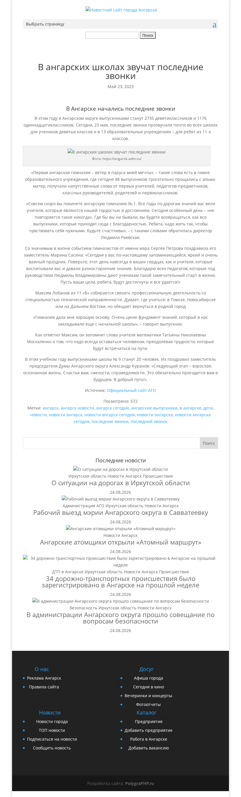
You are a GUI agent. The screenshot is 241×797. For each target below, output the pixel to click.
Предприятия (149, 721)
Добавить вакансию (148, 748)
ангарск (50, 408)
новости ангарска (155, 414)
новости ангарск (65, 414)
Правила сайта (44, 687)
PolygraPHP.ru (139, 783)
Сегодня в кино (148, 687)
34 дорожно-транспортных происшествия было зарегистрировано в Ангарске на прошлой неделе (120, 581)
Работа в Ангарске (148, 739)
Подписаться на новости (52, 739)
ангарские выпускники (154, 408)
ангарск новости (77, 408)
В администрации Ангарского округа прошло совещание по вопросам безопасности (120, 617)
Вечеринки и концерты (148, 695)
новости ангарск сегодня (109, 414)
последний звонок (149, 421)
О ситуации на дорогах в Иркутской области (120, 482)
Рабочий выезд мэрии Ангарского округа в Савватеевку (120, 512)
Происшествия (158, 476)
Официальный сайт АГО (131, 390)
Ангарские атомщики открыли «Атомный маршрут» (120, 541)
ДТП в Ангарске (67, 571)
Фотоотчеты (148, 704)
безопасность (83, 608)
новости (38, 414)
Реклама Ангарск (44, 678)
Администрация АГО (83, 505)
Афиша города (148, 678)
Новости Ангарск (125, 476)
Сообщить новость (52, 748)
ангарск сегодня (112, 408)
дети (208, 408)
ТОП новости (52, 730)
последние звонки (109, 421)
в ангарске (190, 408)
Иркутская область (87, 476)
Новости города (52, 721)
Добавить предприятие (149, 730)
